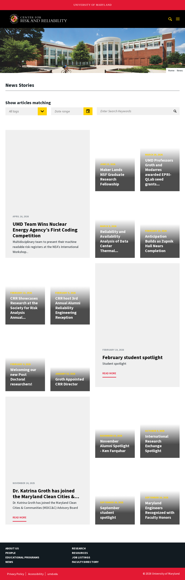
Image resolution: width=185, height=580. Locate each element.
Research (79, 548)
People (10, 553)
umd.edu (53, 574)
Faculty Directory (85, 562)
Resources (80, 553)
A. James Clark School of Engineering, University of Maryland (39, 13)
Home (171, 70)
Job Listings (81, 557)
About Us (12, 548)
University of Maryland (93, 5)
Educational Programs (22, 557)
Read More (109, 373)
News (9, 562)
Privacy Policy (15, 574)
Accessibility (36, 574)
